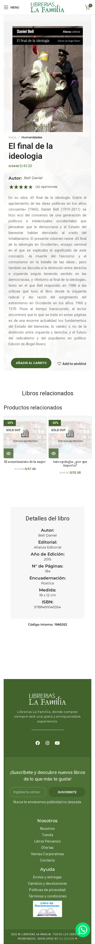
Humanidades (31, 137)
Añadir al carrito (31, 363)
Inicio (13, 137)
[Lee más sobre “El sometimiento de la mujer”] (8, 453)
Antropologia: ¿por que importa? (70, 463)
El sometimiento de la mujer (25, 462)
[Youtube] (57, 743)
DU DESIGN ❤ (68, 938)
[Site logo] (47, 7)
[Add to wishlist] (44, 424)
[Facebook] (37, 743)
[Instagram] (47, 743)
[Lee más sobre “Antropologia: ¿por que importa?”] (53, 453)
